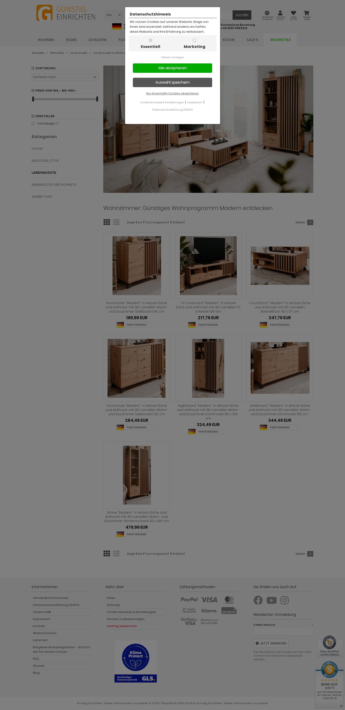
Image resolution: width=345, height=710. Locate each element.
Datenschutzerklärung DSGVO (172, 110)
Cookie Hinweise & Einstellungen (162, 102)
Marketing (194, 46)
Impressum (194, 102)
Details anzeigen (172, 57)
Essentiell (150, 46)
